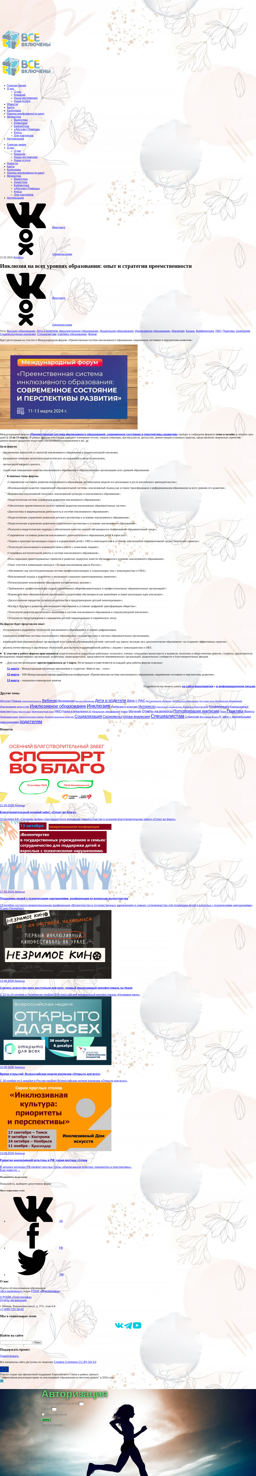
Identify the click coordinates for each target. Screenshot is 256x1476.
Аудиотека (20, 123)
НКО (218, 331)
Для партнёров (23, 135)
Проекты (249, 711)
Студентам (192, 716)
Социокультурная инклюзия (18, 334)
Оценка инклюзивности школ (25, 113)
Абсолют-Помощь (11, 701)
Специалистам (46, 334)
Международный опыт (43, 712)
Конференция (205, 331)
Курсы (18, 132)
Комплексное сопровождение (169, 707)
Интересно (147, 706)
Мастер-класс (25, 712)
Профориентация (9, 717)
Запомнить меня (56, 1414)
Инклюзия (178, 331)
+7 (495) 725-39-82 (12, 1309)
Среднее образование (72, 334)
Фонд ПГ (217, 716)
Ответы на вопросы (157, 711)
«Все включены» (11, 1291)
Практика (229, 331)
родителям (243, 331)
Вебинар (49, 700)
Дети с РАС (136, 701)
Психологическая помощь (31, 717)
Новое (124, 711)
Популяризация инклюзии (196, 711)
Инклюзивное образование (152, 331)
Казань (190, 331)
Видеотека (21, 119)
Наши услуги (22, 101)
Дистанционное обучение (158, 701)
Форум (92, 334)
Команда (19, 94)
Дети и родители (47, 331)
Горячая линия (16, 85)
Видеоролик (66, 701)
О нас (10, 88)
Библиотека (21, 126)
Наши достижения (26, 98)
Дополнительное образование (78, 331)
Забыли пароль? (52, 1424)
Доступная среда (206, 701)
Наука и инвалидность (76, 711)
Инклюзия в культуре (124, 706)
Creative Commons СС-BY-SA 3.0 (75, 1362)
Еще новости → (10, 1170)
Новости (12, 104)
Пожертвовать (9, 1356)
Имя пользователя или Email (59, 1403)
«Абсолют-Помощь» (27, 129)
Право (223, 711)
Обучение (135, 711)
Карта (10, 107)
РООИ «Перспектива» (45, 1291)
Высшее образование (21, 331)
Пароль (46, 1409)
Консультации (201, 707)
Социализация (88, 716)
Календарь (14, 110)
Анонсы (18, 257)
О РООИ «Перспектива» (16, 1297)
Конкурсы (188, 706)
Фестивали (205, 717)
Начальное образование (106, 711)
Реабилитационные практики (59, 717)
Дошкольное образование (117, 331)
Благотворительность (31, 701)
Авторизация (15, 138)
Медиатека (14, 116)
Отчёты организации (13, 1300)
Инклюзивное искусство (14, 706)
